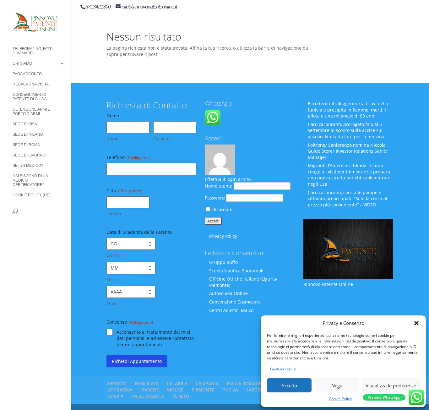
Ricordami (222, 209)
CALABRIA (177, 383)
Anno (111, 303)
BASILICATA (147, 383)
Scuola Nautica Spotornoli (236, 271)
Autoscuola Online (228, 293)
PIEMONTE (203, 390)
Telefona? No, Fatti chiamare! (32, 50)
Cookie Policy (340, 399)
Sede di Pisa (25, 124)
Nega (336, 385)
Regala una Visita (31, 84)
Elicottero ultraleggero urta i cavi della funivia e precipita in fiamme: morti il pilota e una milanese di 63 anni (348, 110)
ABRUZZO (116, 383)
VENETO (180, 396)
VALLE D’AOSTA (148, 396)
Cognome (162, 138)
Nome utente (218, 186)
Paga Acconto (27, 74)
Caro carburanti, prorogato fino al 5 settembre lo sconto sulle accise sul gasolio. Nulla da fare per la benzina (346, 130)
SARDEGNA (257, 390)
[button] (416, 323)
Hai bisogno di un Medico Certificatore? (30, 180)
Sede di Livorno (29, 155)
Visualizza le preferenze (391, 385)
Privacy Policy (223, 236)
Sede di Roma (26, 145)
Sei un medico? (28, 165)
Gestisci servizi (283, 369)
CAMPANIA (207, 383)
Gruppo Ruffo (223, 262)
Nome (112, 138)
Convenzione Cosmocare (235, 302)
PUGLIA (230, 390)
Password (215, 198)
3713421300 (98, 6)
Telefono (128, 157)
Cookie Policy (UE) (32, 195)
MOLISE (175, 390)
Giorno (112, 255)
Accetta (289, 385)
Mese (111, 279)
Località (113, 213)
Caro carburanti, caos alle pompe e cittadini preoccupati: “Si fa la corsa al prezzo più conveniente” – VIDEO (347, 198)
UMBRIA (114, 396)
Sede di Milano (28, 134)
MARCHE (149, 390)
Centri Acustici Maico (231, 310)
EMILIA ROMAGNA (246, 383)
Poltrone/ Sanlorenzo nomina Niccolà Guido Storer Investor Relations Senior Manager (348, 151)
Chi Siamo (22, 63)
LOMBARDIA (119, 390)
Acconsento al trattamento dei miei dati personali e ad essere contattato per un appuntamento (155, 338)
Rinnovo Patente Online (328, 284)
